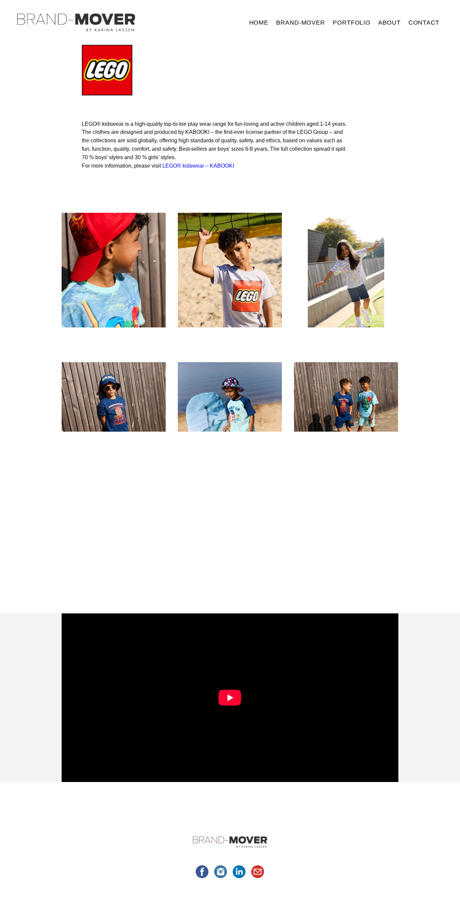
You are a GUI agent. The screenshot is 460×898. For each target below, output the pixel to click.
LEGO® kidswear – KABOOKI (198, 166)
